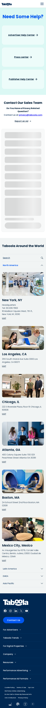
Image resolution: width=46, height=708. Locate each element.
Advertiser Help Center (21, 35)
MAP (4, 318)
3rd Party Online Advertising (15, 691)
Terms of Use (21, 687)
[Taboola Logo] (7, 3)
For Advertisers (11, 629)
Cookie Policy (10, 687)
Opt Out (31, 687)
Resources (8, 662)
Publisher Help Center (21, 79)
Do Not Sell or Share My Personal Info (18, 694)
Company (8, 654)
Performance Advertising (15, 670)
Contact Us (13, 620)
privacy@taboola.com (30, 114)
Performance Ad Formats (16, 678)
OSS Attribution (10, 698)
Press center (21, 57)
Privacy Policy (23, 698)
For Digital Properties (13, 646)
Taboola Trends (11, 637)
